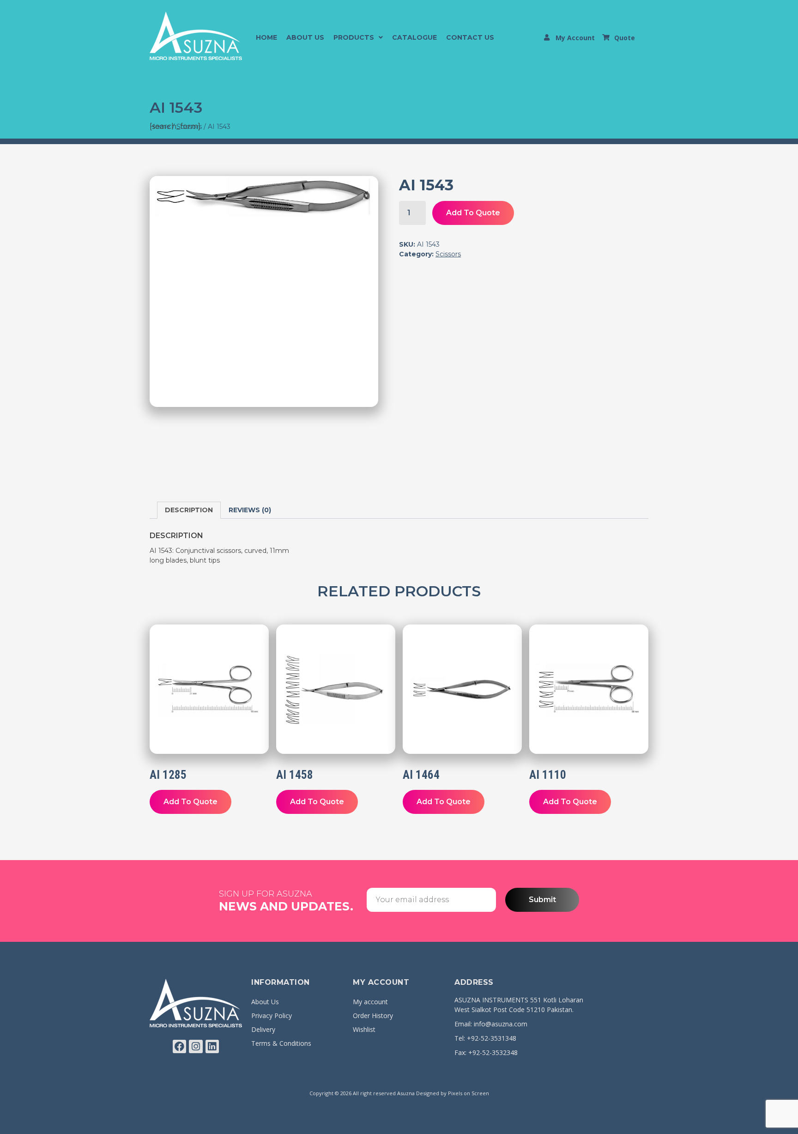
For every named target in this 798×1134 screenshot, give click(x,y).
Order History (373, 1015)
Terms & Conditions (281, 1043)
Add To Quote (473, 212)
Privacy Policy (271, 1015)
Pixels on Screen (468, 1093)
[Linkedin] (212, 1046)
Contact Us (470, 37)
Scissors (448, 254)
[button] (358, 37)
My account (370, 1001)
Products (353, 37)
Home (266, 37)
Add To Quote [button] (190, 801)
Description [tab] (189, 510)
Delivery (263, 1029)
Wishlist (364, 1029)
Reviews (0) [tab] (250, 510)
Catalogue (414, 37)
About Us (305, 37)
